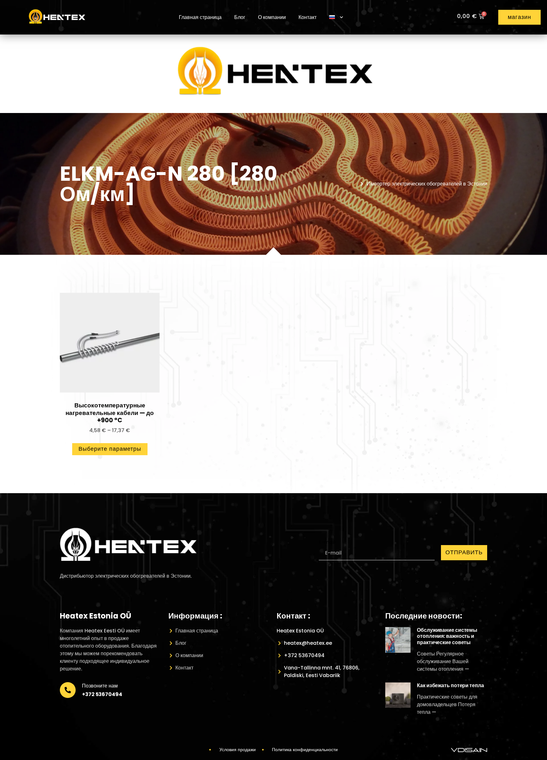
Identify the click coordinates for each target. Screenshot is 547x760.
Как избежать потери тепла (450, 685)
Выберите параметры (110, 449)
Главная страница (200, 17)
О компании (272, 17)
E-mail (327, 542)
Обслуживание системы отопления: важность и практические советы (447, 636)
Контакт (308, 17)
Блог (239, 17)
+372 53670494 (102, 694)
